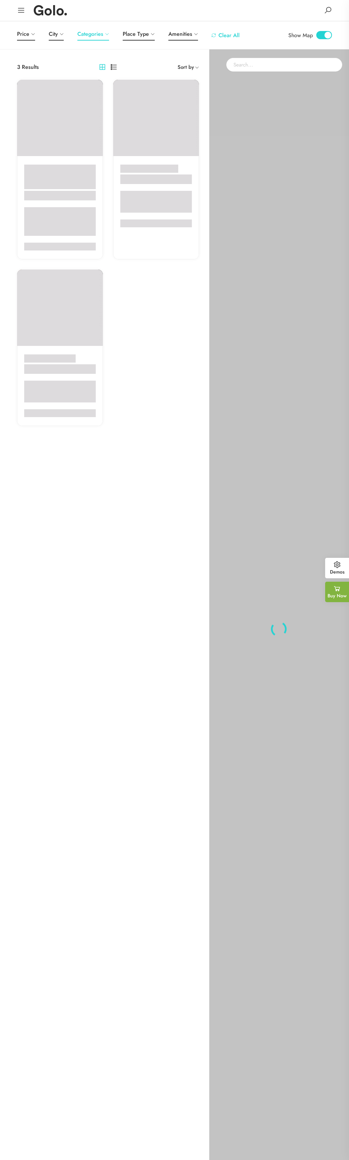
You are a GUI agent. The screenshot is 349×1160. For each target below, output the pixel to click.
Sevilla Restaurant (146, 179)
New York (41, 185)
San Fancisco (60, 358)
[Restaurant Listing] (50, 10)
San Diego (166, 168)
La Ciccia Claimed (51, 369)
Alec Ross (38, 195)
